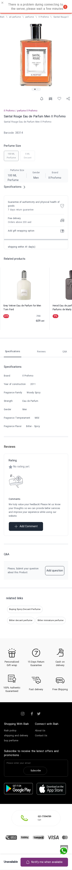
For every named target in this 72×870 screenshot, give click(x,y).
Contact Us (41, 735)
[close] (2, 3)
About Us (40, 731)
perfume (29, 17)
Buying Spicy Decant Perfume (25, 609)
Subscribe (36, 770)
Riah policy (10, 731)
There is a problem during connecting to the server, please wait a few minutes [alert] (35, 7)
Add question (54, 571)
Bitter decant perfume (20, 620)
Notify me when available (47, 862)
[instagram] (22, 713)
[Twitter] (38, 713)
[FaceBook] (32, 713)
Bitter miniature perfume (51, 620)
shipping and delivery (16, 735)
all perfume (15, 17)
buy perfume (11, 740)
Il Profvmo (44, 17)
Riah (2, 17)
